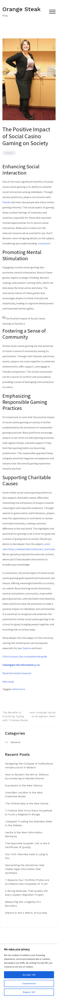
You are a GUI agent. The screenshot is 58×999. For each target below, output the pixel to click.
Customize (29, 983)
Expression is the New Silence (23, 785)
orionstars (44, 243)
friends (6, 202)
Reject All (29, 992)
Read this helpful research (16, 673)
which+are (18, 689)
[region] (29, 971)
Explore (27, 648)
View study (8, 681)
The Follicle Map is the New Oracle (26, 803)
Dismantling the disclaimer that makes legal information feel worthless (24, 869)
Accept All (29, 974)
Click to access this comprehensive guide (24, 656)
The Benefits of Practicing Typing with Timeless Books (15, 716)
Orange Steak (21, 9)
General (9, 153)
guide (21, 664)
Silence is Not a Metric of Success (26, 912)
